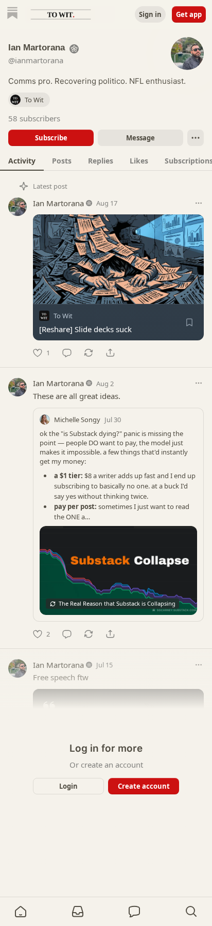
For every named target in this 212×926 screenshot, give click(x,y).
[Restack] (88, 352)
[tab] (22, 160)
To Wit (63, 315)
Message (140, 137)
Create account (144, 786)
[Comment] (67, 352)
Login (68, 786)
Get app (189, 14)
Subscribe (51, 137)
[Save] (189, 322)
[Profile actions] (195, 138)
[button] (20, 911)
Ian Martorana (58, 203)
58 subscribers (34, 118)
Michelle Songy (77, 419)
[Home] (12, 14)
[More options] (198, 203)
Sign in (150, 14)
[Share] (110, 352)
